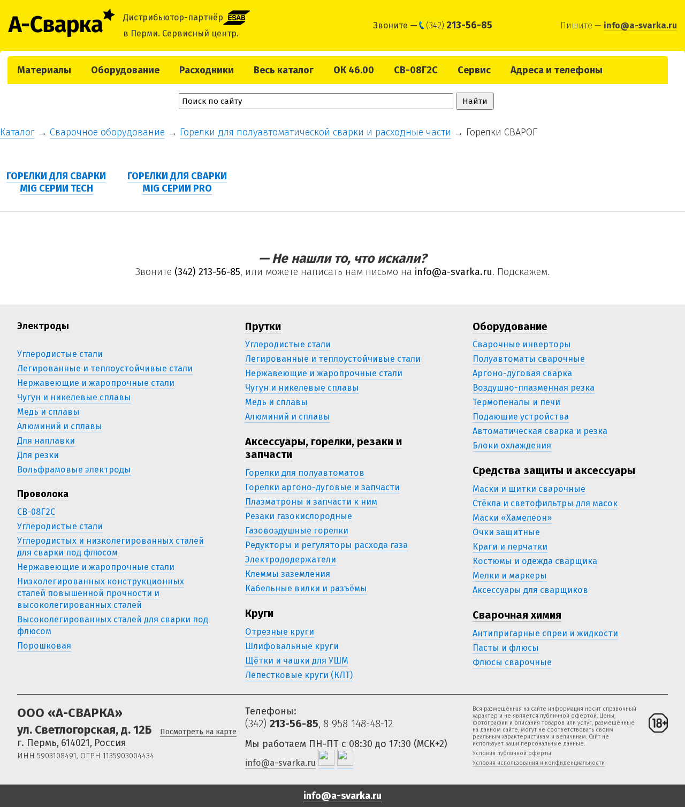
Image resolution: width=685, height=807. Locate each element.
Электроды (43, 326)
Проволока (42, 494)
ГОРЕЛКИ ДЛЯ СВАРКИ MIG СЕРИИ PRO (177, 182)
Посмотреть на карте (198, 731)
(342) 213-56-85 (207, 272)
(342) (459, 25)
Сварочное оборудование (107, 132)
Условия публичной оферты (512, 753)
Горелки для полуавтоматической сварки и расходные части (315, 132)
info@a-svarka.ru (640, 25)
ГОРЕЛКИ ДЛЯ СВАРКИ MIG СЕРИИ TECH (56, 182)
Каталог (17, 132)
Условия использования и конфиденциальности (539, 762)
